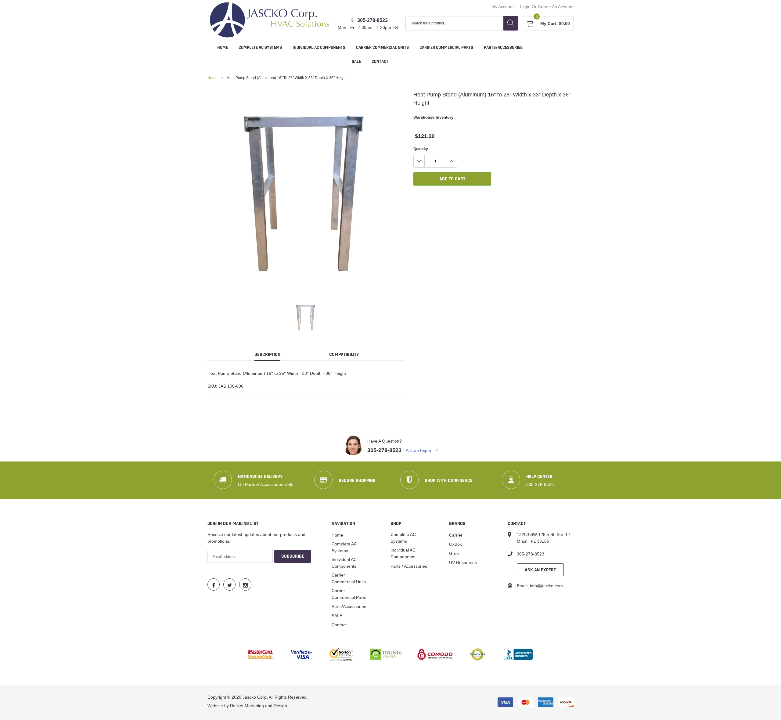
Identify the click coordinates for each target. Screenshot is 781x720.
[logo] (269, 20)
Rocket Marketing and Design (258, 705)
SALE (356, 61)
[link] (306, 317)
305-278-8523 (372, 20)
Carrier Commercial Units (382, 47)
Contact (380, 61)
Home (222, 47)
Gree (454, 553)
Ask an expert (540, 570)
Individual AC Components (319, 47)
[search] (510, 23)
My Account (502, 7)
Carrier (455, 535)
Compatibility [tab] (344, 355)
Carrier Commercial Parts (446, 47)
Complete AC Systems (260, 47)
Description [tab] (267, 355)
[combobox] (454, 23)
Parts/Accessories (503, 47)
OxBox (455, 544)
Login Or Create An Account (547, 7)
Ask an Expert (420, 450)
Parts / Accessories (408, 566)
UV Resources (463, 562)
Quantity (420, 149)
